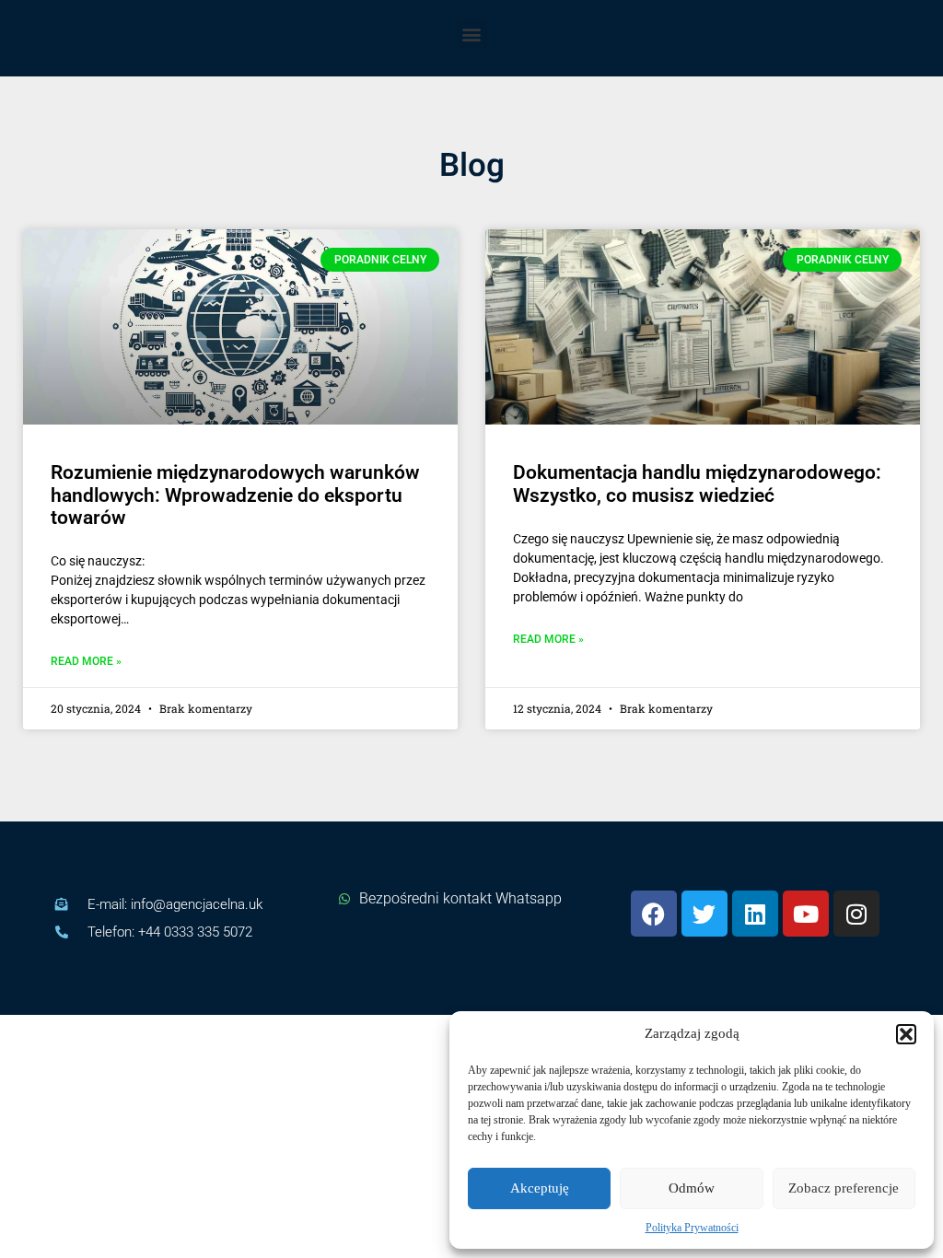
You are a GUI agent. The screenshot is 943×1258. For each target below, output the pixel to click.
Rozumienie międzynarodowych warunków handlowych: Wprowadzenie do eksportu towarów (235, 494)
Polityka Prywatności (692, 1227)
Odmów (692, 1188)
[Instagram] (856, 914)
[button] (906, 1034)
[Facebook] (654, 914)
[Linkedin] (755, 914)
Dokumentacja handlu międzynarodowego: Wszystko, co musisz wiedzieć (697, 483)
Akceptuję (539, 1188)
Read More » (86, 662)
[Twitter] (704, 914)
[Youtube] (806, 914)
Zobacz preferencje (843, 1188)
